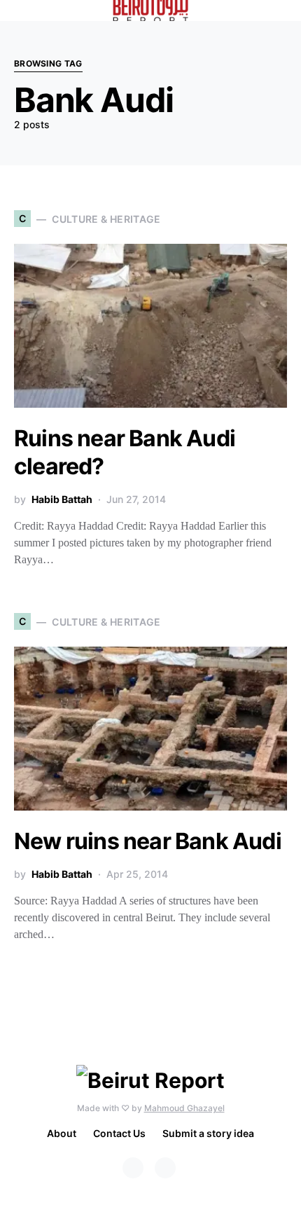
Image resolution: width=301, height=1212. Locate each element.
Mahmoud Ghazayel (184, 1108)
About (61, 1133)
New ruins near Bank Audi (147, 841)
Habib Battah (61, 499)
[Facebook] (133, 1167)
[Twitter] (165, 1167)
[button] (283, 10)
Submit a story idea (208, 1133)
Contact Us (119, 1133)
